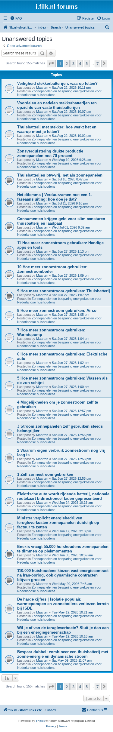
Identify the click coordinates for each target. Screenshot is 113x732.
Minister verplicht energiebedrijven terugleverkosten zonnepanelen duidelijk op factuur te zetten (58, 522)
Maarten (42, 87)
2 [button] (67, 63)
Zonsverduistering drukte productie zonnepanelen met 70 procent (50, 153)
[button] (51, 63)
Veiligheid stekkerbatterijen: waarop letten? (57, 83)
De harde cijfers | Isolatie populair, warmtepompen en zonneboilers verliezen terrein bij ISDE (63, 604)
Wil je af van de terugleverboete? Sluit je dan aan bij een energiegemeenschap (63, 630)
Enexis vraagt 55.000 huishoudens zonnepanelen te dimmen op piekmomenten (62, 548)
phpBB (41, 720)
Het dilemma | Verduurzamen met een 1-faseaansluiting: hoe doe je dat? (54, 196)
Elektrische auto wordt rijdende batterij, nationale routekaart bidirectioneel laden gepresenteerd (63, 496)
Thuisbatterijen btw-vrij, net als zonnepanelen (59, 175)
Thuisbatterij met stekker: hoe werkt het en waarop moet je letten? (56, 129)
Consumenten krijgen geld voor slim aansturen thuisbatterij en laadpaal (61, 221)
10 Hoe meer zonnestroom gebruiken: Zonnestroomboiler (52, 269)
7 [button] (97, 63)
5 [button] (87, 63)
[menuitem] (16, 18)
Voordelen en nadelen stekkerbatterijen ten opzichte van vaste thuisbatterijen (57, 105)
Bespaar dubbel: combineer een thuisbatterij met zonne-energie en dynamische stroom (62, 654)
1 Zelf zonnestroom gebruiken (45, 474)
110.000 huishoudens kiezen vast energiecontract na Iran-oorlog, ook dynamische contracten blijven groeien (62, 575)
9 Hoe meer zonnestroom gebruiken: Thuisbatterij (63, 291)
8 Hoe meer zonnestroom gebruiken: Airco (56, 310)
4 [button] (80, 63)
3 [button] (73, 63)
